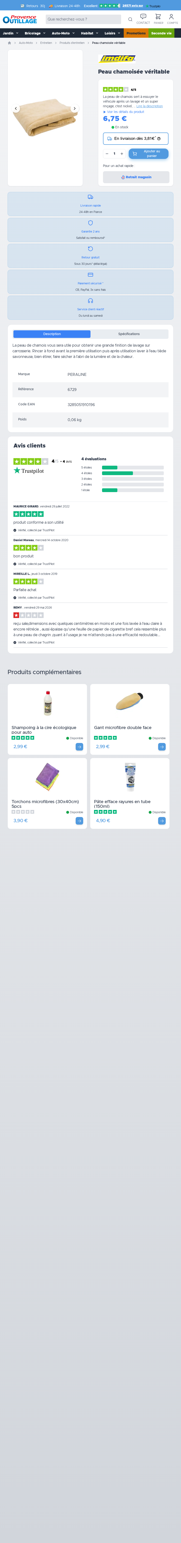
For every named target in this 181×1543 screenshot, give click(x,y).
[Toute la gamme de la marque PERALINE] (117, 59)
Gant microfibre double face (123, 728)
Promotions (136, 33)
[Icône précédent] (16, 108)
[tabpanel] (90, 355)
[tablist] (90, 334)
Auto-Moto (26, 42)
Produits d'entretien (72, 42)
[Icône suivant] (74, 108)
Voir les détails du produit (125, 112)
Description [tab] (52, 334)
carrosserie (21, 351)
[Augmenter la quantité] (122, 153)
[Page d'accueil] (9, 43)
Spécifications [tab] (129, 334)
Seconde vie (161, 33)
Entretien (46, 42)
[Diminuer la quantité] (107, 153)
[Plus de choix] (79, 747)
